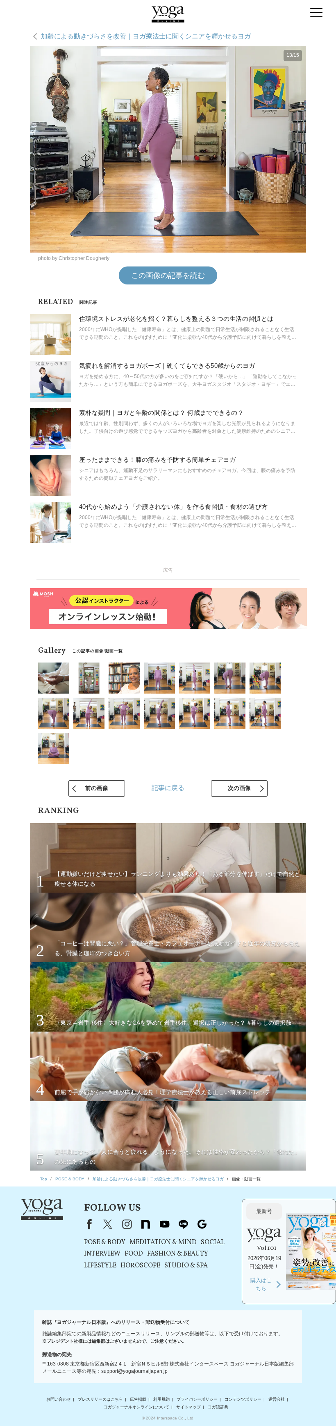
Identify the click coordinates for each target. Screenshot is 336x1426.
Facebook (88, 1224)
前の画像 (96, 788)
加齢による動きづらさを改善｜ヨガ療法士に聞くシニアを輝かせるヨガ (146, 36)
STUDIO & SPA (186, 1265)
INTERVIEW (102, 1253)
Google (202, 1224)
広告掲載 (138, 1399)
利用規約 (161, 1399)
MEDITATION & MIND (163, 1242)
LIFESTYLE (100, 1265)
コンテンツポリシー (243, 1399)
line (183, 1224)
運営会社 (276, 1399)
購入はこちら (261, 1284)
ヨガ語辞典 (218, 1407)
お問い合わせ (58, 1399)
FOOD (134, 1253)
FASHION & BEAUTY (177, 1253)
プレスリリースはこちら (100, 1399)
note (145, 1224)
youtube (164, 1224)
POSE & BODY (104, 1242)
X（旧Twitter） (107, 1224)
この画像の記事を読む (168, 275)
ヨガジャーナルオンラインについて (136, 1407)
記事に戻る (168, 787)
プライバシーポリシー (197, 1399)
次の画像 (239, 788)
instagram (126, 1224)
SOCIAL (213, 1242)
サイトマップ (188, 1407)
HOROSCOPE (140, 1265)
